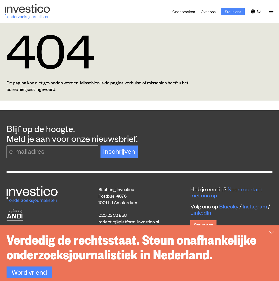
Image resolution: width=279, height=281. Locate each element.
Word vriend (29, 272)
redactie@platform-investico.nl (128, 221)
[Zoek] (260, 11)
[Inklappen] (271, 232)
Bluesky (229, 206)
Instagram (255, 206)
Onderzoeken (183, 11)
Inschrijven (119, 151)
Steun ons (233, 11)
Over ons (208, 11)
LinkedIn (200, 212)
